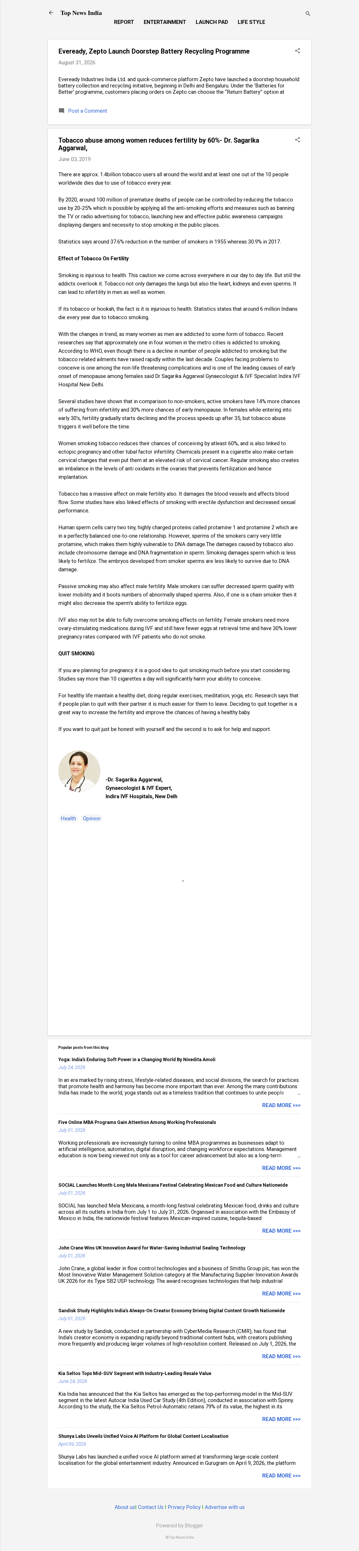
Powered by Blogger (179, 1525)
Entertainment (165, 22)
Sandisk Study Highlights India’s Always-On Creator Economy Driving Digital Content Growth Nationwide (171, 1310)
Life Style (251, 22)
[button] (297, 51)
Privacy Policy (184, 1507)
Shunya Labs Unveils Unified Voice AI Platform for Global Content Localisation (143, 1436)
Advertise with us (225, 1507)
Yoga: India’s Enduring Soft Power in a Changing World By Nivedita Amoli (137, 1059)
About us (125, 1507)
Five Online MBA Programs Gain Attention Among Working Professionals (137, 1122)
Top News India (81, 12)
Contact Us (150, 1507)
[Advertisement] (179, 986)
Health (68, 818)
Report (124, 22)
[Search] (308, 14)
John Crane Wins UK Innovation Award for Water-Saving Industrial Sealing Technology (151, 1248)
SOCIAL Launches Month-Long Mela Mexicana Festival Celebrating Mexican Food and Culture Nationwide (173, 1185)
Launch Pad (212, 22)
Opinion (91, 818)
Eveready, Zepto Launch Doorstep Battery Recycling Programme (154, 51)
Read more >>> (281, 1105)
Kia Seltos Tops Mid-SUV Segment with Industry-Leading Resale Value (134, 1373)
